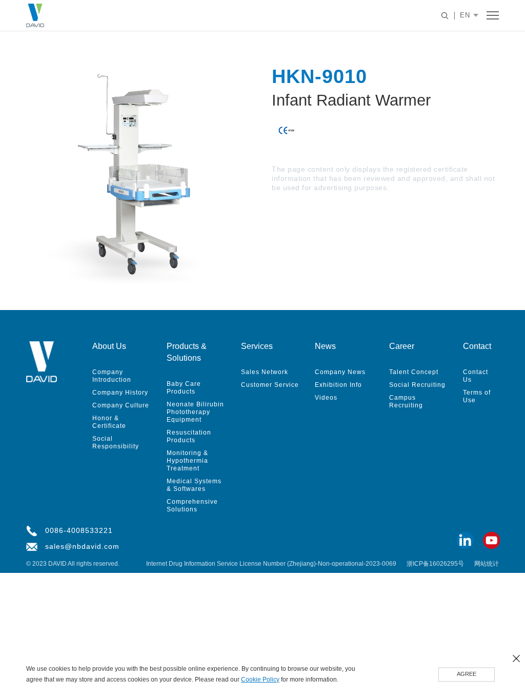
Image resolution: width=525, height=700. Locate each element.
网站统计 (486, 564)
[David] (35, 15)
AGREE (466, 674)
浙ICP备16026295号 (435, 564)
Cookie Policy (260, 680)
